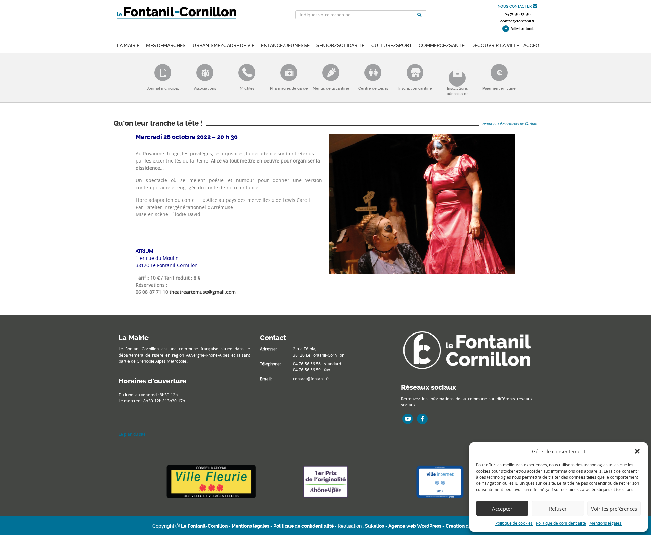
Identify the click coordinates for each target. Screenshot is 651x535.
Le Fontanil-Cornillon (204, 526)
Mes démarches (166, 45)
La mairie (128, 45)
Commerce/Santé (442, 45)
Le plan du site (132, 434)
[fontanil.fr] (466, 349)
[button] (637, 451)
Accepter (502, 508)
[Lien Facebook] (422, 418)
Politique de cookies (514, 523)
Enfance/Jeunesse (285, 45)
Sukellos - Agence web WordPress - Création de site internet (432, 526)
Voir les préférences (614, 508)
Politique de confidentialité (561, 523)
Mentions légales (605, 523)
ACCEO (531, 45)
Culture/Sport (391, 45)
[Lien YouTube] (408, 418)
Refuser (558, 508)
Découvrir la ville (495, 45)
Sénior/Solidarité (340, 45)
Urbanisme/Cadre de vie (223, 45)
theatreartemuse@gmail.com (203, 292)
